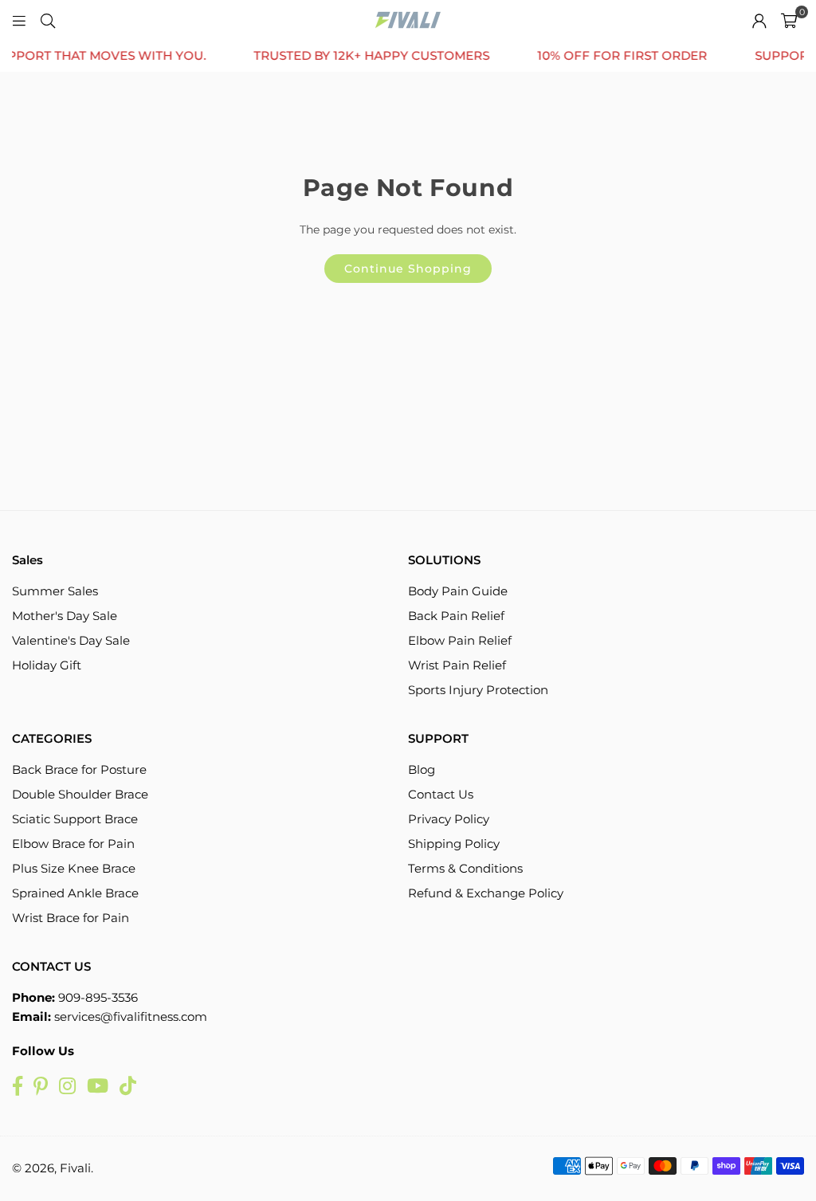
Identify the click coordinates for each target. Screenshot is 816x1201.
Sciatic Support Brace (75, 818)
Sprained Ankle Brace (75, 893)
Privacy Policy (448, 818)
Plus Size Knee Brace (73, 868)
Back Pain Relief (456, 615)
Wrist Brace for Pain (70, 917)
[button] (789, 20)
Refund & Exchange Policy (485, 893)
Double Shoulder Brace (80, 794)
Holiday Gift (46, 665)
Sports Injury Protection (478, 689)
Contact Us (440, 794)
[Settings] (759, 20)
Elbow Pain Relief (460, 640)
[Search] (47, 20)
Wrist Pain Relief (457, 665)
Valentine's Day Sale (71, 640)
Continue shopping (408, 268)
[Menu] (19, 20)
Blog (421, 769)
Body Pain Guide (458, 591)
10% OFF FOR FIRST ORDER (605, 56)
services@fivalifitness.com (130, 1016)
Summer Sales (55, 591)
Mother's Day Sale (64, 615)
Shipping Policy (454, 843)
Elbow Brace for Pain (73, 843)
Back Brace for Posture (79, 769)
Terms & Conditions (465, 868)
